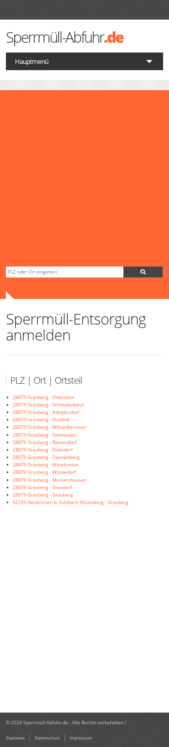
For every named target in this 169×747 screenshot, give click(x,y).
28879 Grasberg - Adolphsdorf (46, 412)
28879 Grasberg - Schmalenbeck (48, 404)
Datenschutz (47, 738)
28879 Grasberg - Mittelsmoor (46, 464)
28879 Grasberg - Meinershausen (49, 480)
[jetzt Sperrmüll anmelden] (143, 272)
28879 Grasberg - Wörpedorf (44, 472)
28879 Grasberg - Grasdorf (42, 487)
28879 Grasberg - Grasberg (43, 494)
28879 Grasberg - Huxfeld (41, 419)
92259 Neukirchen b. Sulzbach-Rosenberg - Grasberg (71, 502)
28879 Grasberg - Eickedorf (43, 449)
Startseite (15, 738)
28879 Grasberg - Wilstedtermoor (49, 427)
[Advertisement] (84, 178)
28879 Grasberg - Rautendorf (45, 442)
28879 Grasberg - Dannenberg (46, 457)
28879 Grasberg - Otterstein (43, 397)
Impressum (81, 738)
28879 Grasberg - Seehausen (45, 435)
